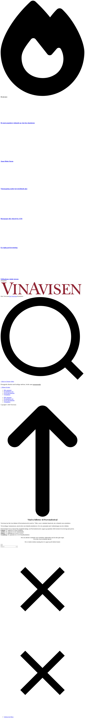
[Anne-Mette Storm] (42, 142)
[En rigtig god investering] (42, 233)
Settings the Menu (8, 717)
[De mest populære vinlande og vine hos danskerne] (42, 110)
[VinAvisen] (41, 295)
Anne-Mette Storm (7, 161)
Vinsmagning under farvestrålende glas (14, 189)
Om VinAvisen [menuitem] (13, 296)
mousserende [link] (37, 384)
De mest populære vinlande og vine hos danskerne (18, 123)
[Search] (17, 546)
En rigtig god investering (9, 247)
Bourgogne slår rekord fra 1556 (11, 219)
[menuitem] (5, 296)
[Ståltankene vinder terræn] (42, 263)
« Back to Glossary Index (7, 381)
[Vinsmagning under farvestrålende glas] (42, 175)
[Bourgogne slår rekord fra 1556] (42, 204)
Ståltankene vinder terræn (10, 279)
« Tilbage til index (5, 387)
